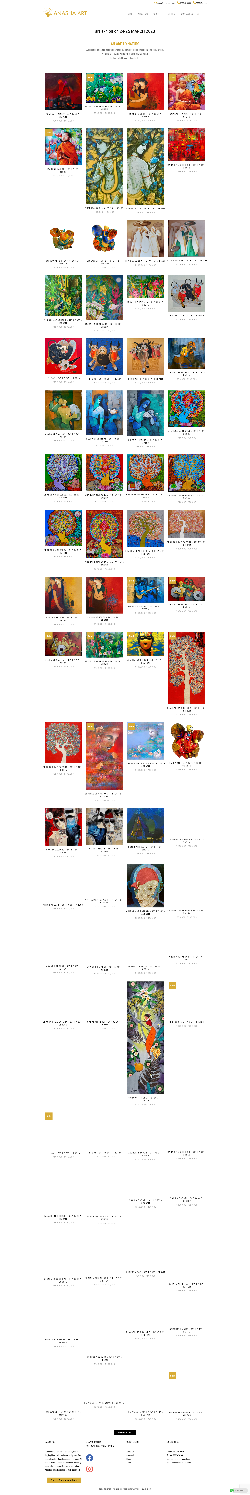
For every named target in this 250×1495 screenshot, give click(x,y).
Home (129, 14)
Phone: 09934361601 (175, 1455)
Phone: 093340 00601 (176, 1452)
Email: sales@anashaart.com (179, 1463)
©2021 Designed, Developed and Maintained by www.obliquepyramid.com (125, 1489)
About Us (143, 14)
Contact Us (187, 14)
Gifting (171, 14)
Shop (156, 14)
